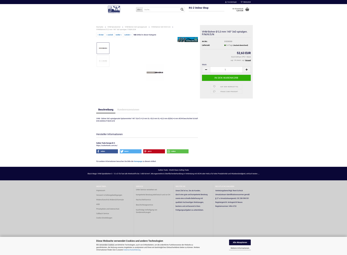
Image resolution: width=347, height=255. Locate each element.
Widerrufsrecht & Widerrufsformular (110, 200)
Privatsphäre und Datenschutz (107, 209)
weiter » (119, 35)
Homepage (138, 161)
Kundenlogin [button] (232, 2)
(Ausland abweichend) (240, 45)
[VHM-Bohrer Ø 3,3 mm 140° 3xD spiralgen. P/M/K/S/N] (155, 67)
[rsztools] (114, 9)
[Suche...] (182, 9)
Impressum (100, 190)
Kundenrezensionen (128, 109)
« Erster (101, 35)
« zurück (109, 35)
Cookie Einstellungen (104, 218)
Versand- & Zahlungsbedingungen (109, 195)
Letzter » (127, 35)
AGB (98, 204)
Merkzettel (246, 2)
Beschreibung (105, 109)
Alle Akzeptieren (240, 242)
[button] (206, 70)
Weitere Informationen (240, 248)
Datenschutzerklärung (131, 250)
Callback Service (102, 213)
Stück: (204, 65)
